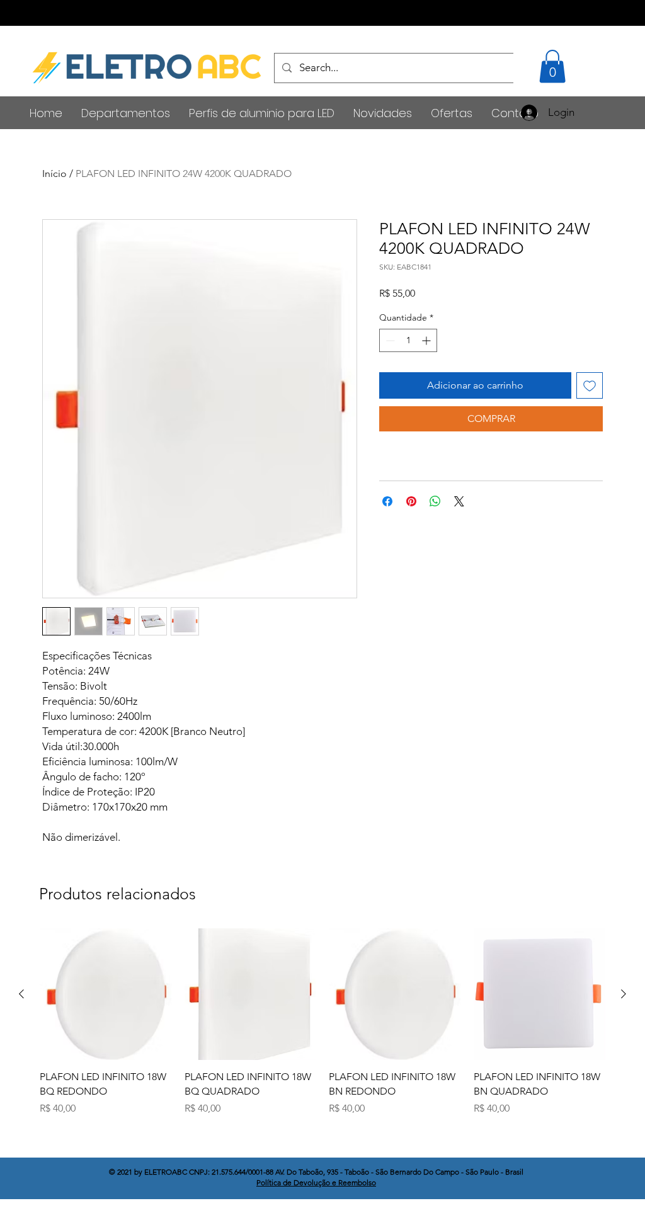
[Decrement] (389, 340)
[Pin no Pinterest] (411, 501)
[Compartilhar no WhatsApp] (435, 501)
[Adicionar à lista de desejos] (589, 385)
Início (54, 173)
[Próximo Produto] (623, 993)
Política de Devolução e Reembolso (316, 1182)
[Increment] (427, 340)
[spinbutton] (408, 340)
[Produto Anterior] (21, 993)
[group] (322, 1022)
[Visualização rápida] (106, 994)
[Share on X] (459, 501)
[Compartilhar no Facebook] (387, 501)
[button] (552, 66)
